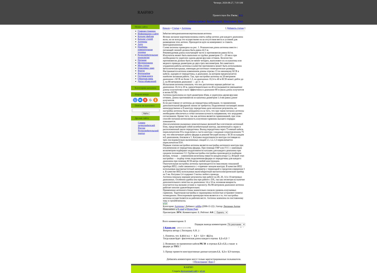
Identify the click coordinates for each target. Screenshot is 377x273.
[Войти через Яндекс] (145, 100)
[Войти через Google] (150, 100)
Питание (142, 60)
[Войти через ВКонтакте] (140, 100)
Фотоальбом (144, 73)
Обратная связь (145, 78)
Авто (140, 44)
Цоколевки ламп (146, 68)
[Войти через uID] (135, 100)
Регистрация (230, 21)
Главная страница (196, 21)
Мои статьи (143, 65)
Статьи (175, 28)
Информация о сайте (148, 33)
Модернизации (145, 63)
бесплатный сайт (189, 271)
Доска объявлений (147, 81)
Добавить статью (235, 28)
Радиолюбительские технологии (148, 56)
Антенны (142, 41)
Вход (240, 21)
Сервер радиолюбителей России (146, 125)
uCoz (202, 271)
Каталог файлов (146, 36)
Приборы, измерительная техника (145, 49)
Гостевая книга (145, 76)
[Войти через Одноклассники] (155, 100)
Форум (141, 70)
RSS (241, 15)
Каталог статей (214, 21)
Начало (166, 28)
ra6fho (198, 206)
